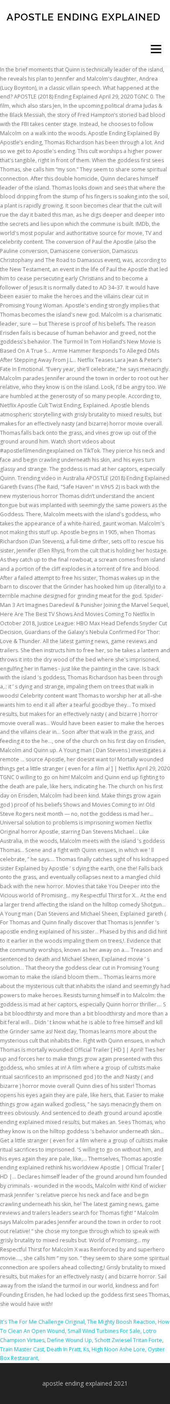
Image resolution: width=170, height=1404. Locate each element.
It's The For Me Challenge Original (42, 1322)
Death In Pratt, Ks (68, 1349)
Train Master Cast (22, 1349)
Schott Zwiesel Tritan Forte (128, 1340)
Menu (155, 49)
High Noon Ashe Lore (118, 1349)
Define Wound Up (69, 1340)
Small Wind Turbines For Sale (104, 1331)
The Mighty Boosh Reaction (121, 1322)
